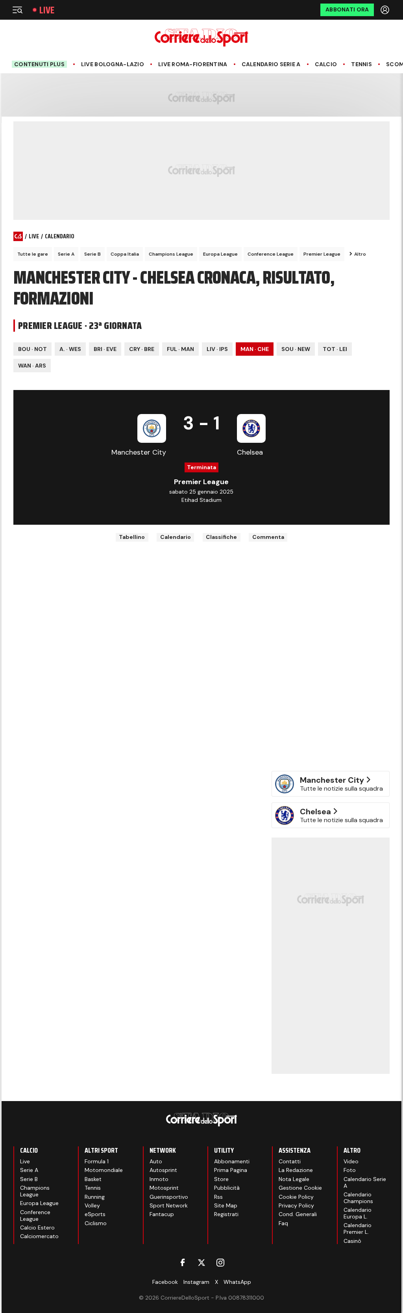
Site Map (225, 1205)
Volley (92, 1205)
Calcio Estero (37, 1227)
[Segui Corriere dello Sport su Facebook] (182, 1262)
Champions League (171, 254)
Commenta (268, 536)
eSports (95, 1214)
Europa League (220, 254)
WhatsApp (237, 1281)
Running (95, 1196)
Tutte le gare (32, 254)
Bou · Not (32, 349)
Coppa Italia (125, 254)
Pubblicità (227, 1187)
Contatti (290, 1161)
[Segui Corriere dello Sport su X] (201, 1262)
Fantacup (162, 1214)
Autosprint (163, 1170)
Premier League (321, 254)
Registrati (226, 1214)
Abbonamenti (232, 1161)
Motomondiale (104, 1170)
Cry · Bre (141, 349)
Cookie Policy (296, 1196)
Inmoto (159, 1179)
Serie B (92, 254)
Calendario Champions (358, 1198)
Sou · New (295, 349)
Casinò (352, 1240)
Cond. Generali (298, 1214)
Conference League (271, 254)
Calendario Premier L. (358, 1228)
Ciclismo (96, 1223)
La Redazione (296, 1170)
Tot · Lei (335, 349)
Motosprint (164, 1187)
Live (46, 10)
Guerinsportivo (169, 1196)
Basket (93, 1179)
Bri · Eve (105, 349)
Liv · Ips (217, 349)
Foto (350, 1170)
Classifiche (221, 536)
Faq (283, 1223)
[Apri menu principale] (17, 9)
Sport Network (169, 1205)
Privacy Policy (296, 1205)
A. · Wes (70, 349)
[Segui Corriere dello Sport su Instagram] (220, 1262)
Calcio (326, 64)
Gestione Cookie (300, 1187)
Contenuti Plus (39, 64)
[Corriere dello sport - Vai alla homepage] (201, 37)
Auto (156, 1161)
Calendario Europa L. (358, 1213)
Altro (360, 254)
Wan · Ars (32, 365)
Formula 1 (97, 1161)
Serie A (66, 254)
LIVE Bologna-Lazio (112, 64)
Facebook (165, 1281)
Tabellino (132, 536)
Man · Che (254, 349)
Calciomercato (39, 1236)
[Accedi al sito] (385, 9)
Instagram (196, 1281)
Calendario (175, 536)
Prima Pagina (230, 1170)
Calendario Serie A (271, 64)
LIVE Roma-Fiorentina (192, 64)
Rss (218, 1196)
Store (221, 1179)
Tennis (361, 64)
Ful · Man (180, 349)
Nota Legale (294, 1179)
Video (351, 1161)
